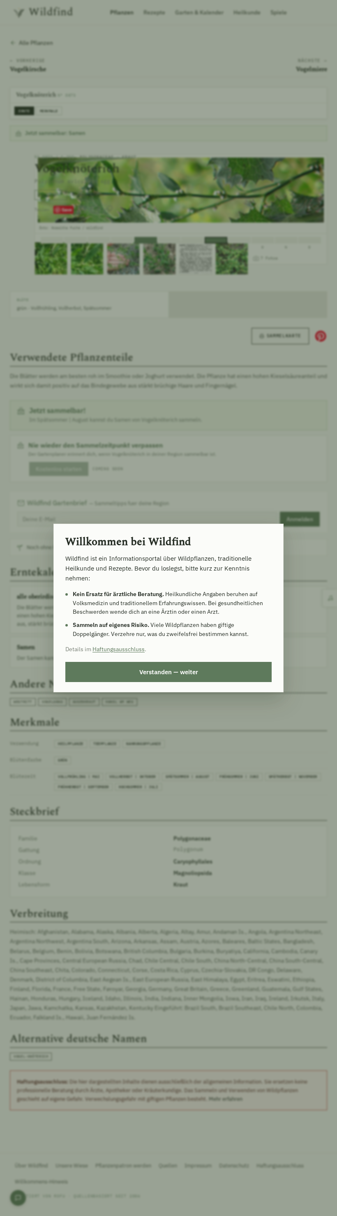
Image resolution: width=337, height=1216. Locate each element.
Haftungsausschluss (118, 649)
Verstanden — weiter (168, 672)
